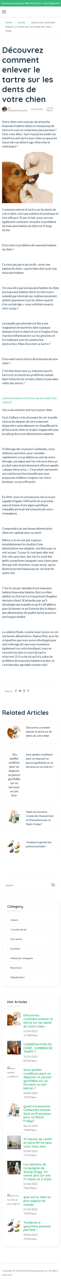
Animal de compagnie (22, 958)
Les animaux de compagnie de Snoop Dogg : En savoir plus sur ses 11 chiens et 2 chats (37, 1171)
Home (8, 22)
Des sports (16, 939)
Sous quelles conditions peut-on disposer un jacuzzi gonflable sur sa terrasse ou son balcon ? (37, 1079)
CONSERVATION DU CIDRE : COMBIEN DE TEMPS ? (38, 1048)
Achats (21, 22)
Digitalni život (18, 977)
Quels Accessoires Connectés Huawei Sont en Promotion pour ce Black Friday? (37, 1113)
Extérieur (15, 948)
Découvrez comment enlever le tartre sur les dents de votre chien (38, 1020)
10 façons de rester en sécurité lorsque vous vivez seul (37, 1142)
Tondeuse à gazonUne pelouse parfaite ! (37, 1226)
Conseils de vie (18, 929)
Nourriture (16, 967)
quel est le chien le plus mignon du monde (37, 1200)
